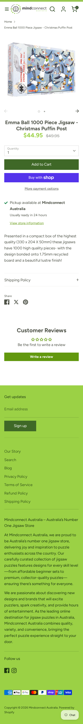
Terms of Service (18, 484)
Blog (8, 468)
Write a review (41, 357)
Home (8, 21)
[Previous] (5, 111)
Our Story (12, 451)
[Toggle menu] (5, 9)
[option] (41, 70)
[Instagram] (14, 670)
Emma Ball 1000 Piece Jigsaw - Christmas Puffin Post (38, 27)
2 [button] (44, 111)
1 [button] (39, 111)
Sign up (20, 425)
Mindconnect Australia (43, 707)
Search (10, 459)
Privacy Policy (15, 476)
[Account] (63, 7)
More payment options (42, 189)
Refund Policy (16, 493)
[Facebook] (6, 670)
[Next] (77, 111)
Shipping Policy (17, 280)
